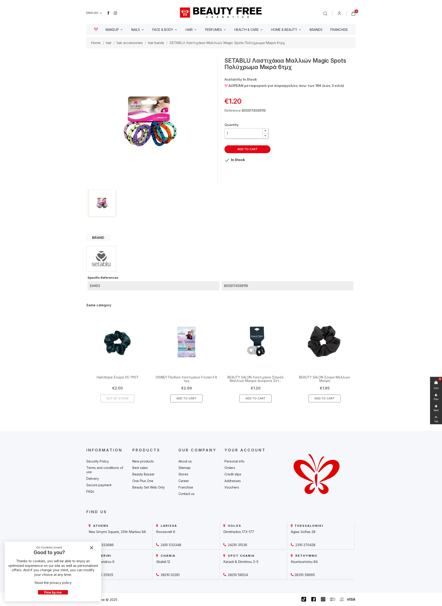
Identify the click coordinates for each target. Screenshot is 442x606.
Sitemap (184, 468)
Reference (232, 110)
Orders (229, 468)
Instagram (115, 13)
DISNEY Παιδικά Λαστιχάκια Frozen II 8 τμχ (186, 379)
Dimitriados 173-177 (238, 532)
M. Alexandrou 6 (101, 561)
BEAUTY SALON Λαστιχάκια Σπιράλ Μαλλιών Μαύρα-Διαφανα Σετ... (255, 379)
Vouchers (231, 487)
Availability (233, 79)
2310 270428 (304, 545)
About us (185, 461)
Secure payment (98, 485)
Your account (245, 450)
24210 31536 (237, 545)
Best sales (140, 468)
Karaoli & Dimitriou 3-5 (241, 561)
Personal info (234, 461)
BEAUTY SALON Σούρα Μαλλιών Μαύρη (324, 379)
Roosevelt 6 (165, 532)
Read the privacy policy (53, 582)
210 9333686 (103, 545)
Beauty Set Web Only (148, 487)
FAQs (90, 491)
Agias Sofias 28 (303, 532)
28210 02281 (170, 575)
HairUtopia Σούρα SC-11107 (117, 377)
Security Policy (97, 461)
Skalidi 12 (163, 561)
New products (143, 461)
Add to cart (247, 149)
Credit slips (232, 474)
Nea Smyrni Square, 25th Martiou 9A (117, 532)
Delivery (92, 478)
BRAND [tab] (98, 238)
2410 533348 (170, 545)
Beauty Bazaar (143, 474)
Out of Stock (117, 398)
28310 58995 (304, 575)
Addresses (232, 481)
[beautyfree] (221, 12)
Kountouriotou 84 (304, 561)
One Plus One (142, 481)
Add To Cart (186, 398)
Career (183, 481)
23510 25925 (102, 575)
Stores (183, 474)
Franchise (185, 487)
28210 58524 (237, 575)
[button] (265, 131)
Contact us (186, 494)
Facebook (108, 13)
